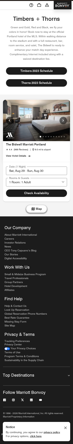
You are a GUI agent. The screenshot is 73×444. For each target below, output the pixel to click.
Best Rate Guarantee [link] (16, 317)
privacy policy (52, 432)
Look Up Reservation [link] (16, 309)
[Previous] (9, 120)
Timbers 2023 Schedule (36, 71)
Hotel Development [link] (15, 286)
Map (39, 209)
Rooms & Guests (19, 178)
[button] (63, 182)
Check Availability (36, 193)
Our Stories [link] (11, 254)
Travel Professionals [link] (16, 278)
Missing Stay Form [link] (15, 321)
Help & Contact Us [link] (15, 305)
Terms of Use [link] (12, 352)
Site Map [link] (9, 325)
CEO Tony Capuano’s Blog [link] (20, 250)
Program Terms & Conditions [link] (21, 356)
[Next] (63, 120)
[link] (17, 149)
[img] (10, 135)
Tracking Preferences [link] (17, 341)
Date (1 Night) (17, 166)
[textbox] (36, 171)
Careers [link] (9, 238)
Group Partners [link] (13, 282)
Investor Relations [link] (15, 242)
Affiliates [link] (9, 289)
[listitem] (36, 120)
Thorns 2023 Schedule (36, 83)
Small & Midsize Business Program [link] (25, 274)
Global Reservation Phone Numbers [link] (25, 313)
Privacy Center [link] (13, 344)
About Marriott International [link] (20, 234)
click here (36, 436)
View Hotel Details (16, 155)
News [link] (7, 246)
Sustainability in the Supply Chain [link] (24, 360)
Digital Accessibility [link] (15, 258)
